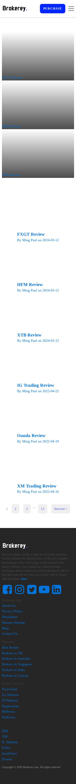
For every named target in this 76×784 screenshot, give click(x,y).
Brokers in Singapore (17, 664)
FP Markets (10, 700)
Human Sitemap (13, 622)
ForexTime (9, 689)
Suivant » (60, 509)
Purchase (52, 8)
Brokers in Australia (16, 658)
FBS (5, 731)
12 (42, 509)
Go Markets (10, 695)
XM (5, 736)
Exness (7, 759)
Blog (5, 628)
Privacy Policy (12, 611)
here (24, 578)
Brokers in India (13, 670)
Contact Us (10, 634)
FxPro (6, 748)
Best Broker (10, 647)
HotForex (8, 717)
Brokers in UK (12, 653)
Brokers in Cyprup (15, 675)
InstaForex (9, 753)
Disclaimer (9, 617)
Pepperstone (10, 706)
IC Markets (10, 742)
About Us (9, 605)
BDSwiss (8, 711)
